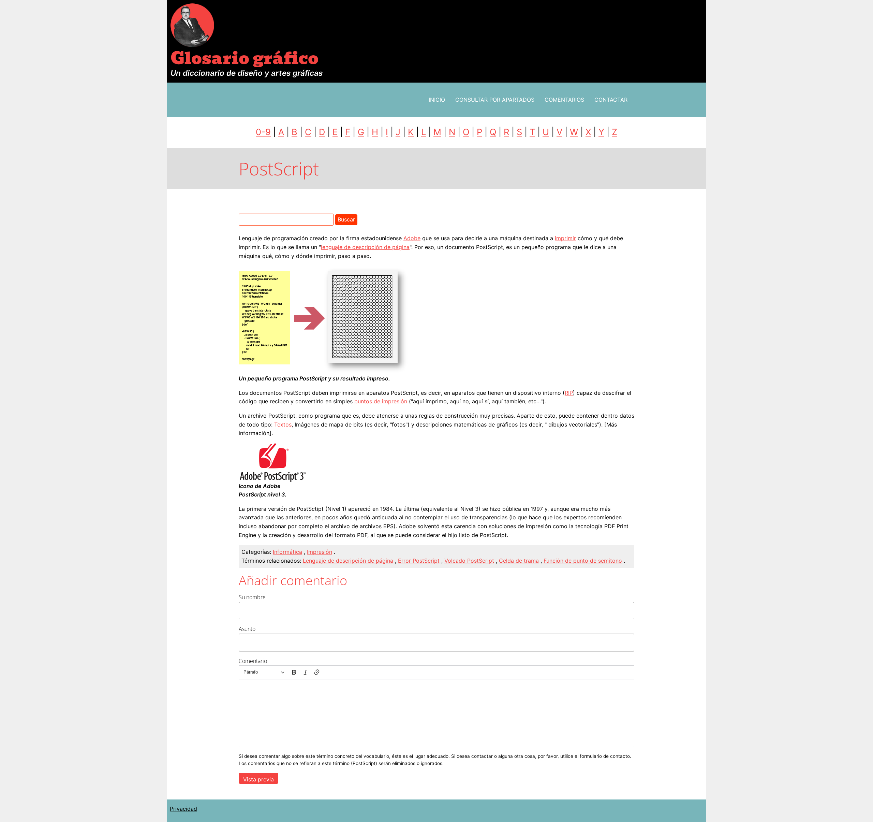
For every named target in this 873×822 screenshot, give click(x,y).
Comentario (253, 661)
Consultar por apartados (494, 99)
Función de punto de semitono (583, 560)
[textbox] (436, 713)
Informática (287, 551)
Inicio (437, 99)
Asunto (247, 629)
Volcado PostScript (469, 560)
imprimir (565, 238)
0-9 (263, 132)
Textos (283, 424)
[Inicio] (192, 24)
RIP (569, 392)
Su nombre (252, 597)
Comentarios (564, 99)
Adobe (411, 238)
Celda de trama (519, 560)
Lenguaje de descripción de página (348, 560)
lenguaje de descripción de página (365, 247)
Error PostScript (419, 560)
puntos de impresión (380, 401)
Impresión (319, 551)
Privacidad (183, 808)
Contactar (610, 99)
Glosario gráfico (245, 58)
